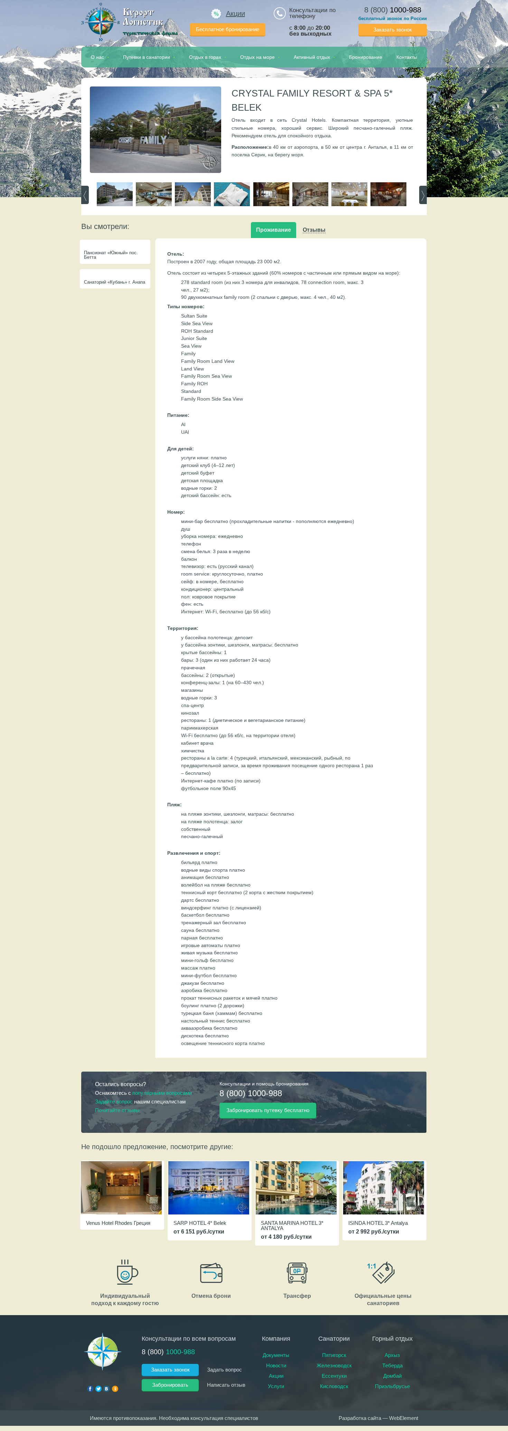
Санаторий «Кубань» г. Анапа (114, 282)
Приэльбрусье (392, 1386)
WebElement (403, 1418)
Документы (276, 1355)
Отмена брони (211, 1296)
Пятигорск (334, 1355)
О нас (97, 57)
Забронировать (170, 1385)
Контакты (406, 57)
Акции (235, 13)
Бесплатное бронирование (227, 29)
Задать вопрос (224, 1370)
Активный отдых (312, 57)
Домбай (392, 1376)
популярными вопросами (162, 1093)
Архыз (392, 1355)
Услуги (276, 1386)
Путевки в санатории (146, 57)
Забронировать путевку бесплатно (267, 1110)
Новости (276, 1365)
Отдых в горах (205, 57)
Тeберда (392, 1365)
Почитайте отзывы (117, 1110)
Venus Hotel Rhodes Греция (118, 1223)
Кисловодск (334, 1386)
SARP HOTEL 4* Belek (199, 1223)
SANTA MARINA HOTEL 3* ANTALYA (292, 1225)
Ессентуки (334, 1376)
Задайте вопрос (114, 1101)
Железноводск (334, 1365)
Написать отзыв (226, 1385)
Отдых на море (257, 57)
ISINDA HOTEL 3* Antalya (378, 1223)
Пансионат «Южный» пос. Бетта (111, 255)
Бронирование (365, 57)
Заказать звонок (392, 30)
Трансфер (297, 1296)
